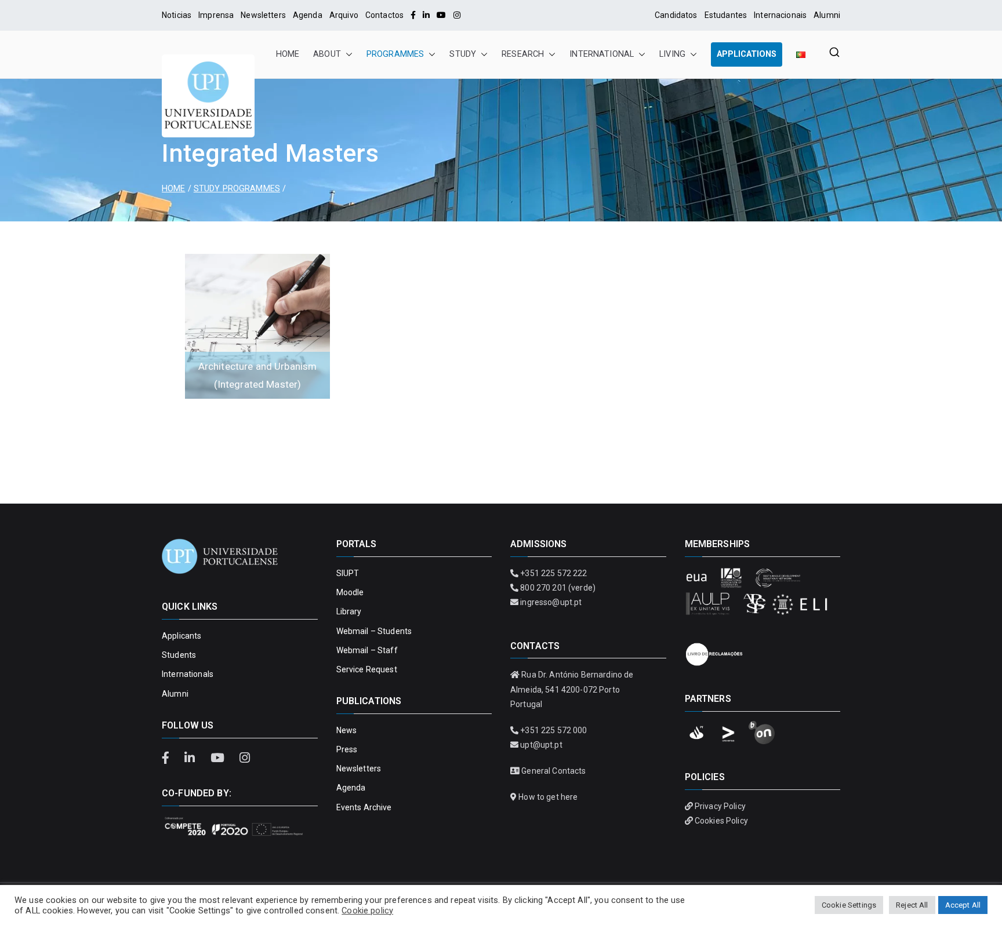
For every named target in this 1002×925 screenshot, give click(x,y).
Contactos (384, 15)
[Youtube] (441, 15)
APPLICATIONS (746, 54)
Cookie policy (367, 910)
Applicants (181, 635)
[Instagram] (456, 15)
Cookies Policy (721, 820)
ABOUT (327, 54)
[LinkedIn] (426, 15)
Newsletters (263, 15)
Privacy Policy (720, 806)
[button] (347, 54)
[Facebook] (413, 15)
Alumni (827, 15)
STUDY (462, 54)
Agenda (307, 15)
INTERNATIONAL (601, 54)
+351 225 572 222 (553, 573)
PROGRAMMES (395, 54)
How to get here (548, 797)
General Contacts (553, 770)
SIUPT (348, 573)
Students (179, 655)
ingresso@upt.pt (551, 602)
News (346, 730)
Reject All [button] (912, 905)
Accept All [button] (963, 905)
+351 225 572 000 (553, 730)
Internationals (187, 674)
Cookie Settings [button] (849, 905)
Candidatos (676, 15)
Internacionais (780, 15)
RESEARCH (523, 54)
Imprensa (216, 15)
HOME (288, 54)
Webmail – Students (374, 631)
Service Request (366, 669)
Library (349, 611)
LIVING (672, 54)
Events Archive (364, 807)
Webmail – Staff (367, 650)
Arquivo (343, 15)
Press (347, 749)
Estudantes (726, 15)
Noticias (176, 15)
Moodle (350, 592)
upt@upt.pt (541, 744)
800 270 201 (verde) (558, 587)
